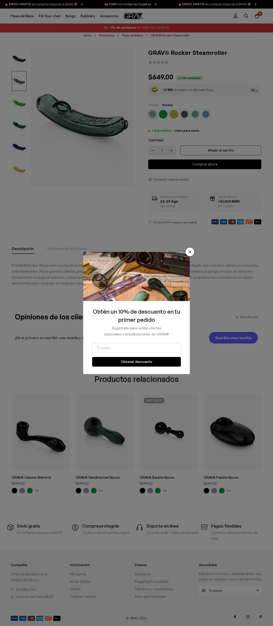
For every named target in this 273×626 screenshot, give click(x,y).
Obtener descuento (136, 362)
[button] (190, 252)
